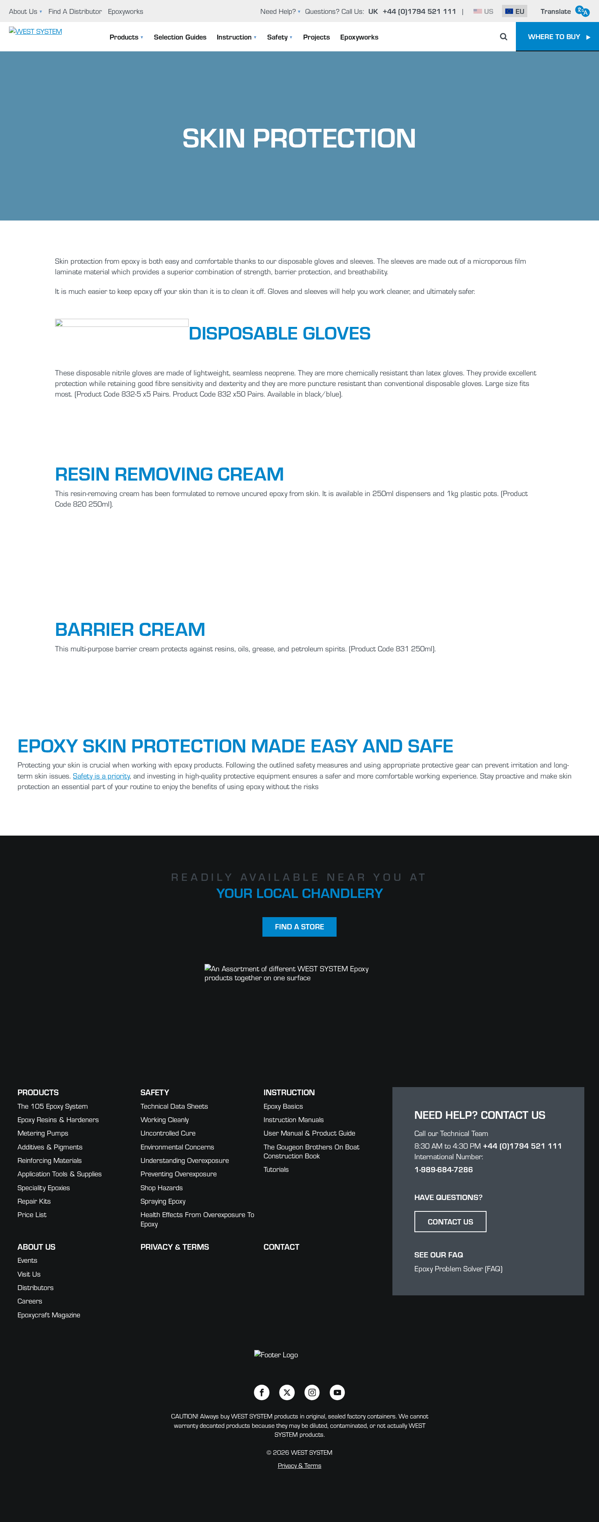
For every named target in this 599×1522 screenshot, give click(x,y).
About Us (23, 11)
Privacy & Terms (175, 1246)
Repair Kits (34, 1201)
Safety (277, 36)
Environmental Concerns (177, 1146)
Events (27, 1260)
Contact (282, 1246)
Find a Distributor (75, 11)
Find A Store (299, 926)
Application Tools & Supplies (60, 1173)
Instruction (234, 36)
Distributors (36, 1287)
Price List (32, 1214)
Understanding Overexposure (185, 1160)
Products (124, 36)
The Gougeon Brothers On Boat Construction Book (311, 1151)
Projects (316, 36)
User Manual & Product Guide (309, 1132)
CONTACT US (450, 1221)
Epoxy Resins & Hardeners (58, 1119)
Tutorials (276, 1169)
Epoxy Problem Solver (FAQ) (458, 1268)
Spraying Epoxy (163, 1201)
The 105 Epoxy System (53, 1106)
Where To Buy (554, 36)
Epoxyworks (125, 11)
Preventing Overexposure (179, 1173)
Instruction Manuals (294, 1119)
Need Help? (278, 11)
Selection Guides (180, 36)
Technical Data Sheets (174, 1106)
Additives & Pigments (50, 1146)
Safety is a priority (101, 775)
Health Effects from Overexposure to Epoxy (197, 1219)
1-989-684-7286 (443, 1169)
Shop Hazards (162, 1187)
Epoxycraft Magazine (49, 1314)
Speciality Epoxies (44, 1187)
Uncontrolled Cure (168, 1132)
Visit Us (29, 1273)
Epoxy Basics (283, 1106)
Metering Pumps (43, 1132)
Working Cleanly (165, 1119)
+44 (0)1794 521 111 (522, 1145)
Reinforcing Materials (50, 1160)
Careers (30, 1300)
